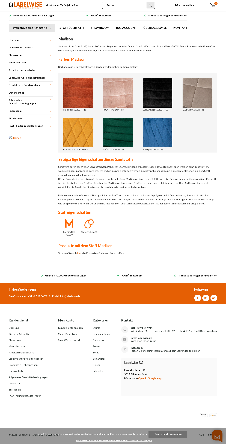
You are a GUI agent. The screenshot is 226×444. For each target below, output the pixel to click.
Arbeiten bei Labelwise (22, 69)
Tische (96, 364)
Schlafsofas (99, 358)
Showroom (15, 54)
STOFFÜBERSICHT (72, 27)
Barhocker (98, 340)
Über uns (14, 39)
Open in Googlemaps (150, 378)
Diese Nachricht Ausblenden (168, 434)
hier (79, 253)
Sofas (96, 352)
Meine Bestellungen (69, 333)
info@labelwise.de (141, 337)
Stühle (96, 327)
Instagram (205, 298)
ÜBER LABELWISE (155, 27)
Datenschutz (16, 92)
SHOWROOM (100, 27)
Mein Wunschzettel (69, 340)
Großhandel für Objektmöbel (62, 5)
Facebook (197, 298)
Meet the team (17, 62)
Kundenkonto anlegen (70, 327)
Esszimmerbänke (102, 333)
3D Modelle (15, 118)
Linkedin (213, 298)
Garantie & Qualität (21, 47)
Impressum (15, 110)
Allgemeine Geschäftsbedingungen (22, 102)
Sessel (96, 346)
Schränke (98, 371)
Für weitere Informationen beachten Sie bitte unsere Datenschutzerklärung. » (114, 440)
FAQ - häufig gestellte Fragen (26, 125)
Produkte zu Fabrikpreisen (24, 85)
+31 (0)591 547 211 (142, 327)
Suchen (150, 5)
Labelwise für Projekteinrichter (27, 77)
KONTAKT (180, 27)
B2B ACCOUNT (126, 27)
